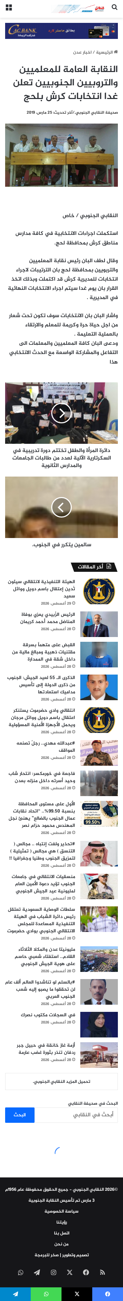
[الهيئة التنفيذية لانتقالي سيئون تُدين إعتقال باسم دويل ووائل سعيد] (99, 591)
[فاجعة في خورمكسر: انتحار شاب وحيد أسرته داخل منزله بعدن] (99, 783)
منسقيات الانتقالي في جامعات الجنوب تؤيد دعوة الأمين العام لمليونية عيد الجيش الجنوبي (43, 884)
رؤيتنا (61, 1222)
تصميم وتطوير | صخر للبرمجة (62, 1255)
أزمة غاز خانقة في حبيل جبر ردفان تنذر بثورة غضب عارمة (46, 1049)
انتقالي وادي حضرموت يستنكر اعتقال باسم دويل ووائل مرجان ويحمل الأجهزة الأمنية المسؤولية (42, 718)
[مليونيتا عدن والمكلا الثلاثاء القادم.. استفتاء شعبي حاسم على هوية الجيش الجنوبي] (99, 959)
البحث (20, 1115)
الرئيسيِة (105, 52)
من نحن (61, 1244)
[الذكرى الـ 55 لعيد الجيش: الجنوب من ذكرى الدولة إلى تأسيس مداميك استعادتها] (99, 687)
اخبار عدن (82, 52)
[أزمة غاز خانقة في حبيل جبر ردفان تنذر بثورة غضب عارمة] (99, 1055)
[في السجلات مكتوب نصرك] (99, 1024)
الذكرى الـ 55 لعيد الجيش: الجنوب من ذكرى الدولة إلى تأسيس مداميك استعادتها (41, 685)
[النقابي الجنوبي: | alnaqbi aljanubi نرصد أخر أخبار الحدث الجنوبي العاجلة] (78, 9)
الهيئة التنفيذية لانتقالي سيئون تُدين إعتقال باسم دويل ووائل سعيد (41, 589)
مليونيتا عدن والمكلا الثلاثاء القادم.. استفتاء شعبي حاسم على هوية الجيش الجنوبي (45, 957)
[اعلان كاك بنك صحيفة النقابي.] (61, 32)
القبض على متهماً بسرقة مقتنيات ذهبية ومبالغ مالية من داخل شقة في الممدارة (43, 652)
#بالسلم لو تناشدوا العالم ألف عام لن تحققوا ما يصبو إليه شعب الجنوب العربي (40, 989)
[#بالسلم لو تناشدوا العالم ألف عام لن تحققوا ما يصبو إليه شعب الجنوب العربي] (99, 992)
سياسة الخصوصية (61, 1211)
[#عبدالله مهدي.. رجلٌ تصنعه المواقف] (99, 753)
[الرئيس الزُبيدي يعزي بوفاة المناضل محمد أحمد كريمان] (99, 624)
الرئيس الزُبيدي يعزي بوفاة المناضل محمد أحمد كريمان (47, 618)
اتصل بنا (61, 1233)
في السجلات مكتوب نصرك (48, 1015)
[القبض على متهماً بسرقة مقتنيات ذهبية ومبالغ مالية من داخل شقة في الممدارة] (99, 654)
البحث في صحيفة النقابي (93, 1103)
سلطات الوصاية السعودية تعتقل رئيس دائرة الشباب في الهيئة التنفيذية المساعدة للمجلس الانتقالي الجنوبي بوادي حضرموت (41, 920)
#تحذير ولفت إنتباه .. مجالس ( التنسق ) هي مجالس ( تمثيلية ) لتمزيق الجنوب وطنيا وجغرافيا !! (42, 851)
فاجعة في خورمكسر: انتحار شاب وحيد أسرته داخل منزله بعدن (42, 777)
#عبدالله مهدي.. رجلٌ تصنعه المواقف (45, 746)
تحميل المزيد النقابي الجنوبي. (61, 1082)
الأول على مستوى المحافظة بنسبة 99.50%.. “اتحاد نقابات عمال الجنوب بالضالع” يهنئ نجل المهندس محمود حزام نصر (42, 815)
